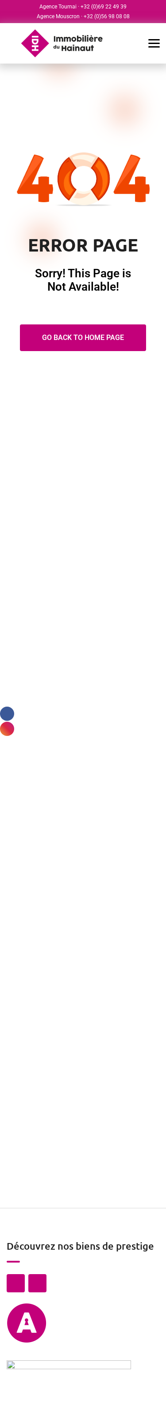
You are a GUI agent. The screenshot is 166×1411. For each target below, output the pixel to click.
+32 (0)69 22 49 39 (104, 7)
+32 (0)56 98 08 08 (107, 16)
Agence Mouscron (58, 16)
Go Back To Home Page (83, 337)
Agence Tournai (58, 7)
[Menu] (148, 43)
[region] (83, 1347)
